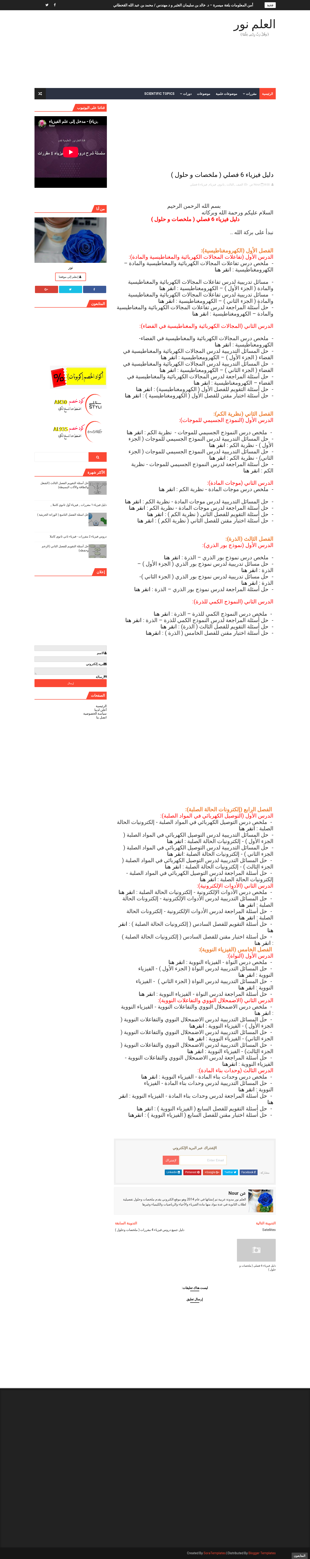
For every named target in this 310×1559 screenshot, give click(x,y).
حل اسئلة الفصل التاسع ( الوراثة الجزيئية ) (63, 514)
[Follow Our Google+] (46, 289)
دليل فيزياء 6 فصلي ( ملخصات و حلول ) (257, 1267)
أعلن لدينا (100, 710)
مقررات (251, 93)
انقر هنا (223, 269)
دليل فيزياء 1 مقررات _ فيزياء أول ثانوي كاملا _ (78, 505)
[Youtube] (39, 5)
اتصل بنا (101, 717)
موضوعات (203, 93)
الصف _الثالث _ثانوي (230, 184)
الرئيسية (267, 93)
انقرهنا (153, 633)
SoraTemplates (215, 1553)
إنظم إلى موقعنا (69, 277)
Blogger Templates (262, 1553)
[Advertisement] (117, 49)
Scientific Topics (159, 93)
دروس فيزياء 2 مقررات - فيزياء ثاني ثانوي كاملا (78, 536)
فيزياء (212, 184)
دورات (187, 93)
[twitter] (47, 5)
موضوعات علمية (226, 93)
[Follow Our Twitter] (70, 289)
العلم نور (255, 24)
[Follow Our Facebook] (94, 289)
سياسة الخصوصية (95, 713)
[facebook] (55, 5)
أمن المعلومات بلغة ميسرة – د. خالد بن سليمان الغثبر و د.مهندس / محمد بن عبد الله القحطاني (183, 5)
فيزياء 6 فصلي (198, 184)
